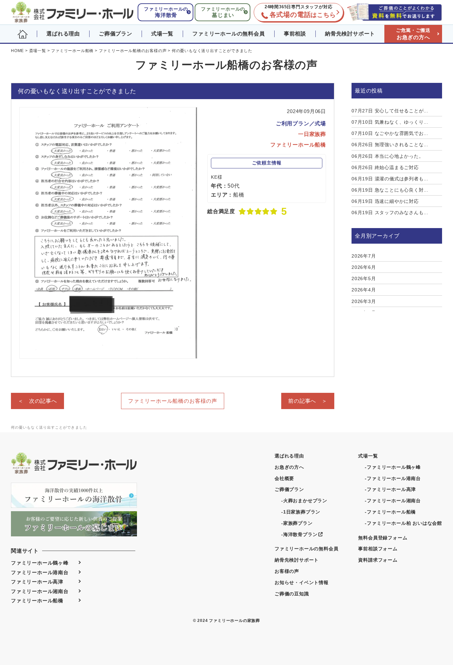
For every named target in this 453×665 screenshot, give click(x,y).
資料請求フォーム (377, 560)
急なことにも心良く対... (390, 190)
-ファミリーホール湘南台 (393, 500)
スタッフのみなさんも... (390, 212)
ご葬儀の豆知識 (292, 593)
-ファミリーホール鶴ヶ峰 (393, 467)
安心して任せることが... (390, 110)
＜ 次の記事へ (37, 401)
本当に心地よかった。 (388, 156)
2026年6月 (364, 267)
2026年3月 (364, 301)
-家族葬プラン (297, 523)
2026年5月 (364, 278)
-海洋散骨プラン (299, 534)
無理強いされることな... (390, 144)
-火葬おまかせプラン (304, 500)
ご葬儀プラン (115, 33)
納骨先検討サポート (350, 33)
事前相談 (295, 33)
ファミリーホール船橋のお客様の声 (172, 401)
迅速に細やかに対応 (385, 201)
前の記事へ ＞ (307, 401)
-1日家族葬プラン (300, 511)
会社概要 (284, 478)
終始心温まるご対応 (385, 167)
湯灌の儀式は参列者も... (390, 178)
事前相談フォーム (377, 548)
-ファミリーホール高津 (390, 489)
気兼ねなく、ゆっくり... (390, 122)
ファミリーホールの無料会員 (228, 33)
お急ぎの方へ (413, 34)
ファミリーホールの (166, 12)
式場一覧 (162, 33)
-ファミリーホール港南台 (393, 478)
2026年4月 (364, 289)
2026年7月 (364, 256)
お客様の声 (287, 571)
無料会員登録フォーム (382, 537)
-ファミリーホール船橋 (390, 511)
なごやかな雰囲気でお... (390, 133)
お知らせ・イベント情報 (302, 582)
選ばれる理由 (63, 33)
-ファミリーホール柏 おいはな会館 (403, 523)
